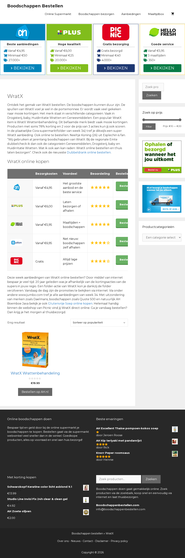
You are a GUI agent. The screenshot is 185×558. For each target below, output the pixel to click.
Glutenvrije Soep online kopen (70, 303)
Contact (88, 541)
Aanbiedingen (131, 14)
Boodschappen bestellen (87, 533)
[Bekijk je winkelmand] (172, 14)
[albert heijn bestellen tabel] (161, 211)
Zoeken (151, 95)
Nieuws (75, 541)
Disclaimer (101, 541)
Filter (149, 126)
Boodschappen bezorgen (96, 14)
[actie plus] (161, 172)
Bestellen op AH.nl (35, 392)
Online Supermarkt (58, 14)
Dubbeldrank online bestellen (89, 152)
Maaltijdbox (156, 14)
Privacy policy (119, 541)
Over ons (63, 541)
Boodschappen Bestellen (35, 5)
